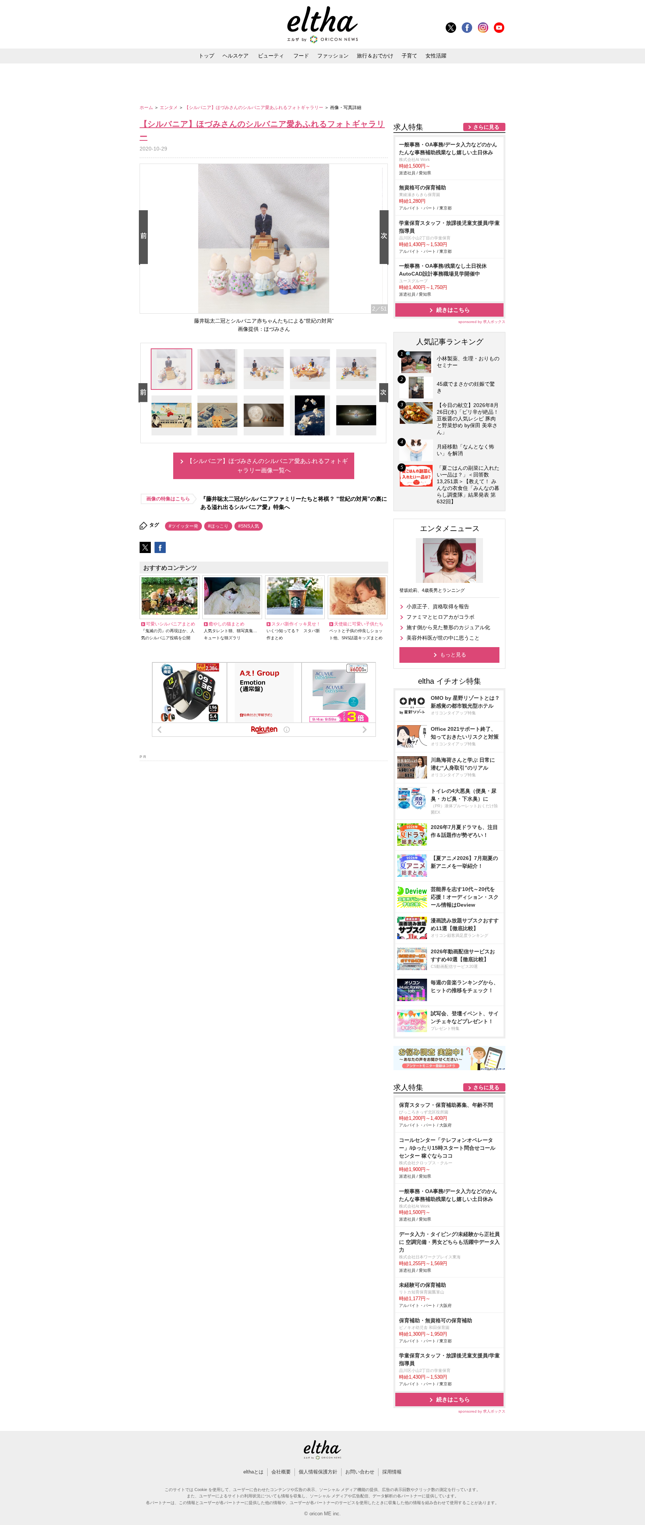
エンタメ (169, 107)
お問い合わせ (359, 1472)
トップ (206, 56)
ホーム (147, 107)
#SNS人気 (248, 526)
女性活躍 (436, 56)
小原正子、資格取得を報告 (437, 606)
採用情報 (392, 1472)
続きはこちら (453, 310)
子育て (409, 56)
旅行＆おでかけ (375, 56)
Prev (145, 237)
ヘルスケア (235, 56)
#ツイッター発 (183, 526)
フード (301, 56)
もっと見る (453, 655)
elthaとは (253, 1472)
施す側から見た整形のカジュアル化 (448, 627)
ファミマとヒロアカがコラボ (440, 617)
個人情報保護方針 (318, 1472)
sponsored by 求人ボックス (481, 322)
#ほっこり (218, 526)
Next (386, 237)
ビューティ (271, 56)
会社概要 (281, 1472)
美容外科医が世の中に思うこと (443, 638)
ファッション (333, 56)
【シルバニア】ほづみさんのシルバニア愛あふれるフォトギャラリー (254, 107)
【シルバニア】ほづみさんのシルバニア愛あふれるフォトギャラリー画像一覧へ (267, 466)
